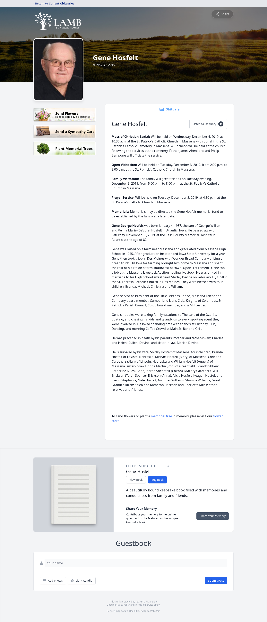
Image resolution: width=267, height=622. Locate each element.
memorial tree (161, 416)
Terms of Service (144, 604)
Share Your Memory (213, 516)
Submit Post (216, 580)
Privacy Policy (122, 604)
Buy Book (157, 479)
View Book (135, 479)
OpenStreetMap (137, 611)
